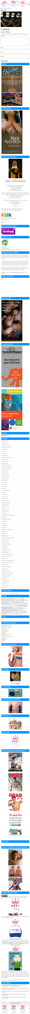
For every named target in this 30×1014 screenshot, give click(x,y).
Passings (4, 546)
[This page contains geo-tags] (3, 221)
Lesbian (3, 525)
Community (4, 474)
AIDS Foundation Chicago (6, 625)
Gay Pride (4, 504)
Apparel (3, 449)
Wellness (4, 585)
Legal (3, 523)
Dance (3, 482)
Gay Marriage (5, 502)
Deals (3, 484)
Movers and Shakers (6, 529)
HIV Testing (3, 635)
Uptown (3, 583)
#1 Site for (15, 683)
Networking (4, 535)
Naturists (4, 533)
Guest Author (5, 506)
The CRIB (3, 640)
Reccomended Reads (6, 554)
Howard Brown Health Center (7, 636)
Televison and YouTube (7, 572)
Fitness (3, 494)
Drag (3, 488)
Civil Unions (4, 469)
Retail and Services (6, 562)
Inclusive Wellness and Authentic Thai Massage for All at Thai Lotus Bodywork (14, 986)
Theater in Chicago (6, 574)
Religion (3, 558)
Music (3, 531)
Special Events (5, 566)
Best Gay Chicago (16, 1003)
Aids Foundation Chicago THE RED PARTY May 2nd (15, 992)
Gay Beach (4, 500)
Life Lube (3, 637)
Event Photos (5, 490)
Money (3, 527)
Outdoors (4, 541)
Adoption (4, 441)
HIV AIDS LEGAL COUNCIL (8, 515)
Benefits (4, 455)
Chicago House (4, 631)
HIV (3, 513)
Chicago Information (6, 467)
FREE (3, 496)
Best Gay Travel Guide (6, 627)
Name (2, 47)
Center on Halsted (5, 465)
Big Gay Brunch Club (6, 457)
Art (2, 451)
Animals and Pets (5, 447)
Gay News (3, 632)
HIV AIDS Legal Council (6, 634)
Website (2, 56)
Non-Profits (4, 539)
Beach (3, 453)
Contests (4, 478)
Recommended (5, 556)
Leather (3, 521)
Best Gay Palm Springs (6, 626)
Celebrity (4, 463)
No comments (8, 8)
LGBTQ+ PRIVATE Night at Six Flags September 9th (13, 995)
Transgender (4, 576)
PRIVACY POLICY (6, 550)
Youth (3, 587)
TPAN (2, 641)
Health (3, 509)
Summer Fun (4, 570)
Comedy (4, 471)
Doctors (3, 486)
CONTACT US (5, 476)
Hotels (3, 517)
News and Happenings (6, 537)
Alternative (4, 443)
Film (3, 492)
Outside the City (5, 544)
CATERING (3, 629)
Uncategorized (5, 581)
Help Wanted (4, 511)
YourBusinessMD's (9, 917)
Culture (3, 480)
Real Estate (4, 552)
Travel (3, 578)
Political (3, 548)
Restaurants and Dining (7, 560)
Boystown (4, 459)
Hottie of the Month (6, 519)
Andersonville (5, 445)
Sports (3, 568)
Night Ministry (4, 638)
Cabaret (3, 461)
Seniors (3, 564)
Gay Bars (4, 498)
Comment (3, 35)
